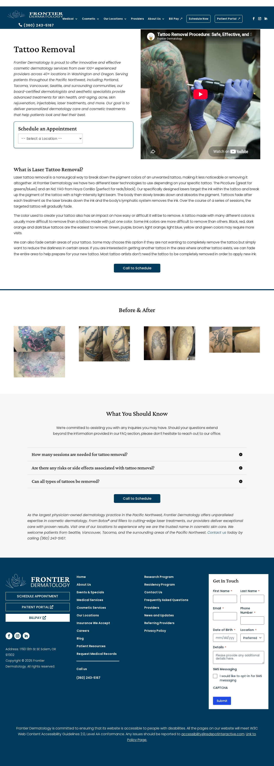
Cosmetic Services (91, 607)
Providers (137, 19)
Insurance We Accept (93, 623)
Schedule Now (198, 19)
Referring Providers (159, 623)
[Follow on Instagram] (17, 635)
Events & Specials (90, 592)
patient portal (35, 607)
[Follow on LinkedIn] (26, 635)
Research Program (159, 577)
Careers (83, 631)
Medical (68, 19)
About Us (154, 19)
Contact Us (153, 592)
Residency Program (159, 584)
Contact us (216, 532)
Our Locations (113, 19)
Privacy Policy (155, 631)
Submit (222, 701)
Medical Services (90, 600)
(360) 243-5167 (39, 25)
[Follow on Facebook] (9, 635)
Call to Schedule (137, 268)
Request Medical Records (97, 654)
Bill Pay (174, 19)
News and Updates (159, 615)
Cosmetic (88, 19)
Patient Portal (227, 19)
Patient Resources (91, 646)
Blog (80, 638)
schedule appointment (37, 596)
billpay (35, 617)
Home (81, 577)
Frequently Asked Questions (166, 600)
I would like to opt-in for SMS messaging (241, 678)
